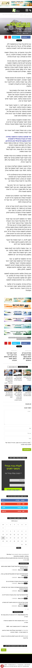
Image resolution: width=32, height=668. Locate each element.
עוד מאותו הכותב (13, 367)
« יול (19, 548)
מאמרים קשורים (22, 367)
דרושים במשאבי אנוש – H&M (13, 626)
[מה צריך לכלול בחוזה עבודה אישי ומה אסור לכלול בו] (17, 373)
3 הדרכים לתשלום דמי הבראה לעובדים (27, 378)
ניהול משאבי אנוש (15, 24)
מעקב (3, 504)
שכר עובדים (27, 26)
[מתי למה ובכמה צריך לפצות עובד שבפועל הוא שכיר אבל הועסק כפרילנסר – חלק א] (8, 373)
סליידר (8, 24)
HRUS (6, 664)
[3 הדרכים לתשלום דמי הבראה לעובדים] (27, 373)
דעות (29, 23)
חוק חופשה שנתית (27, 339)
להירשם (4, 511)
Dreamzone (20, 664)
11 (18, 534)
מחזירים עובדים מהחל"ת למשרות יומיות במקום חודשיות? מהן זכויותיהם (26, 356)
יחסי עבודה (19, 23)
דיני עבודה (12, 23)
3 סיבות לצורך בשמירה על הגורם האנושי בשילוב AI (27, 394)
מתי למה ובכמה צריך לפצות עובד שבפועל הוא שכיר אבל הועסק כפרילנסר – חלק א (9, 380)
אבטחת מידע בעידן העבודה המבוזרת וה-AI (17, 581)
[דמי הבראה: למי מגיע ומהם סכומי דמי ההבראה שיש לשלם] (8, 388)
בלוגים (24, 23)
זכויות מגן (24, 337)
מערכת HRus (25, 33)
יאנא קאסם (25, 626)
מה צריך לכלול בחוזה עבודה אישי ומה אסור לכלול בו (18, 378)
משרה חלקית (19, 339)
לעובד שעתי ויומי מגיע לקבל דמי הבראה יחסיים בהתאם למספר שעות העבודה (10, 356)
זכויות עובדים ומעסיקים (25, 24)
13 (10, 534)
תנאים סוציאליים (20, 26)
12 (14, 534)
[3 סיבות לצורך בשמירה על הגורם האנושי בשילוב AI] (27, 388)
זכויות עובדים (18, 337)
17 (22, 538)
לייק (3, 500)
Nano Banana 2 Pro (23, 614)
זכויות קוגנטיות (12, 337)
